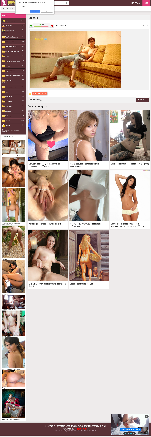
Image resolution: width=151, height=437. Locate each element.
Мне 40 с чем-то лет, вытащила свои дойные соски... (85, 225)
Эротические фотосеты (8, 32)
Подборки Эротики (11, 37)
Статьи (7, 125)
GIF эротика (9, 26)
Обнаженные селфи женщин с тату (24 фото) (130, 164)
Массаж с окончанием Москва (10, 130)
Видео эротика (10, 21)
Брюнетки (8, 101)
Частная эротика (10, 87)
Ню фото (8, 66)
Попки (7, 56)
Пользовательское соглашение (12, 9)
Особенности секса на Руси (81, 284)
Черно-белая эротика (8, 82)
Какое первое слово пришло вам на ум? (45, 224)
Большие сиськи (10, 42)
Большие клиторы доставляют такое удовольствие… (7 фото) (44, 165)
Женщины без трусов (12, 61)
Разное (7, 121)
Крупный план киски (12, 51)
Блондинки (8, 96)
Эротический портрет (12, 75)
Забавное (8, 116)
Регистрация (135, 3)
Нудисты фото (10, 92)
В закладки (62, 25)
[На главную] (13, 3)
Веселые (8, 111)
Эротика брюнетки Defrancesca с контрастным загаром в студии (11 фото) (128, 225)
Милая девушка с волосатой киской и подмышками (85, 165)
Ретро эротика (10, 71)
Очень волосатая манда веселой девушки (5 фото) (47, 285)
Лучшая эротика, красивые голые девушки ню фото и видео (75, 431)
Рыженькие (9, 106)
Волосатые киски (11, 46)
